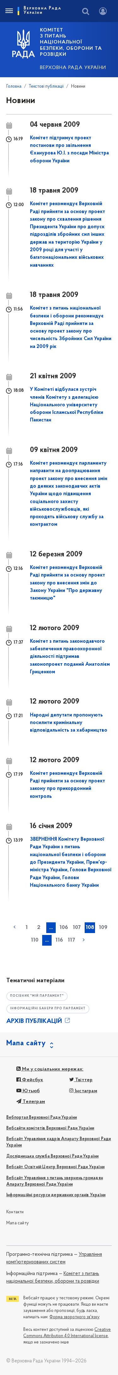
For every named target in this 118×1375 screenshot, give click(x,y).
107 (77, 928)
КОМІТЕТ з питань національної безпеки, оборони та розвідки (71, 42)
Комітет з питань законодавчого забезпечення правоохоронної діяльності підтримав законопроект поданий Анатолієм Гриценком (70, 657)
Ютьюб (30, 1091)
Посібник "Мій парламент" (37, 996)
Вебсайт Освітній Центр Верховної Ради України (55, 1167)
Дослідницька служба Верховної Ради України (52, 1156)
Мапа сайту (17, 1223)
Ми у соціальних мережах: (52, 1069)
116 (59, 940)
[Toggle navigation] (9, 11)
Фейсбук (32, 1079)
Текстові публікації (46, 86)
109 (103, 928)
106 (63, 928)
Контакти (15, 1212)
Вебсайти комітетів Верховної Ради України (50, 1128)
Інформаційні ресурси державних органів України (55, 1195)
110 (34, 940)
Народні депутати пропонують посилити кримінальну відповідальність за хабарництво (68, 723)
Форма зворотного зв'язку (74, 1317)
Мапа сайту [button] (26, 1043)
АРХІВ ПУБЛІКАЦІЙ (35, 1021)
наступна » (83, 939)
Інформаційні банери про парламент (48, 1008)
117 (71, 940)
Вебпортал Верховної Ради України (41, 1117)
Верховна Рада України (73, 67)
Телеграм (33, 1101)
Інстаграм (85, 1091)
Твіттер (83, 1079)
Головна (13, 86)
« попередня (14, 927)
